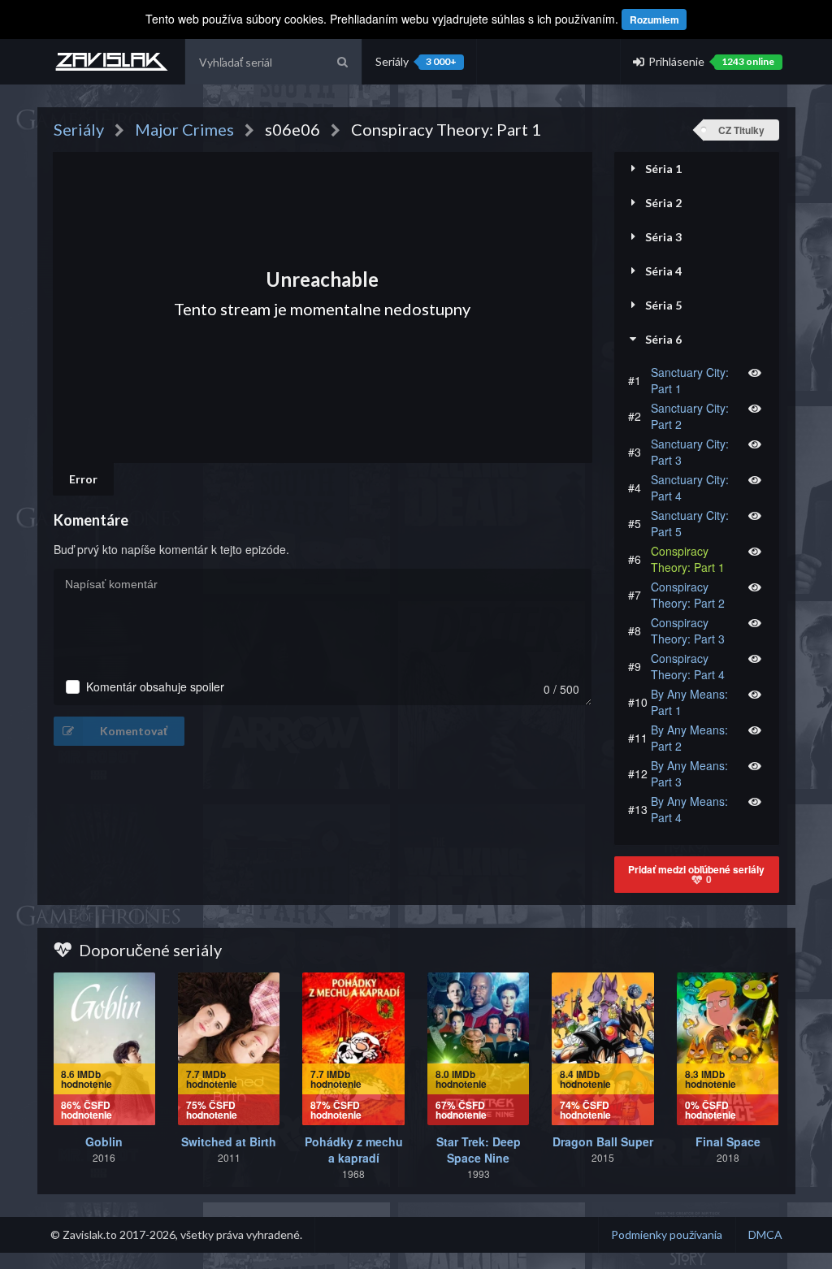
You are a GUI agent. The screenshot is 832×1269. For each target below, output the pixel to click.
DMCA (765, 1234)
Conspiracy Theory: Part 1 (688, 559)
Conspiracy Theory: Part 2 (688, 594)
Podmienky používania (666, 1234)
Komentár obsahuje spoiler (155, 687)
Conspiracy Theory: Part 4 (688, 666)
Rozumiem (654, 19)
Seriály (416, 61)
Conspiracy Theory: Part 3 (688, 630)
